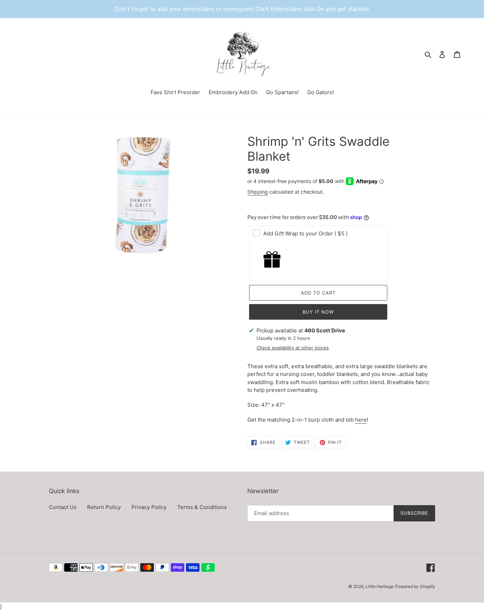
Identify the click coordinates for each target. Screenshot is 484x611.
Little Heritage (380, 586)
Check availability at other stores (293, 347)
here (361, 419)
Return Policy (104, 507)
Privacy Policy (149, 507)
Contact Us (63, 507)
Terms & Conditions (202, 507)
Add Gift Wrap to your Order (305, 233)
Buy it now (318, 312)
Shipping (257, 192)
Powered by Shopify (415, 586)
